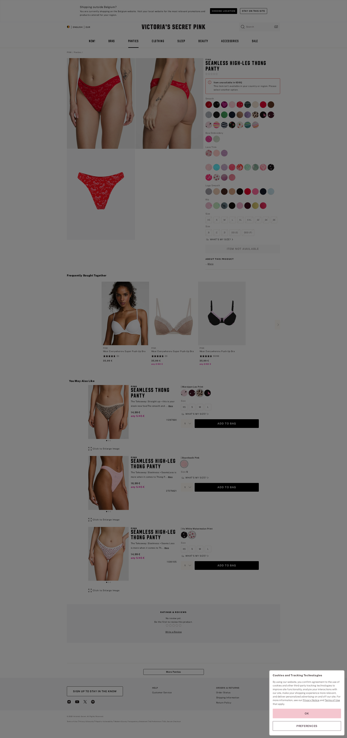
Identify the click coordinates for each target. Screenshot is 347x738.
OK (307, 713)
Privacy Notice (311, 700)
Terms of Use (332, 700)
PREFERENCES (306, 726)
